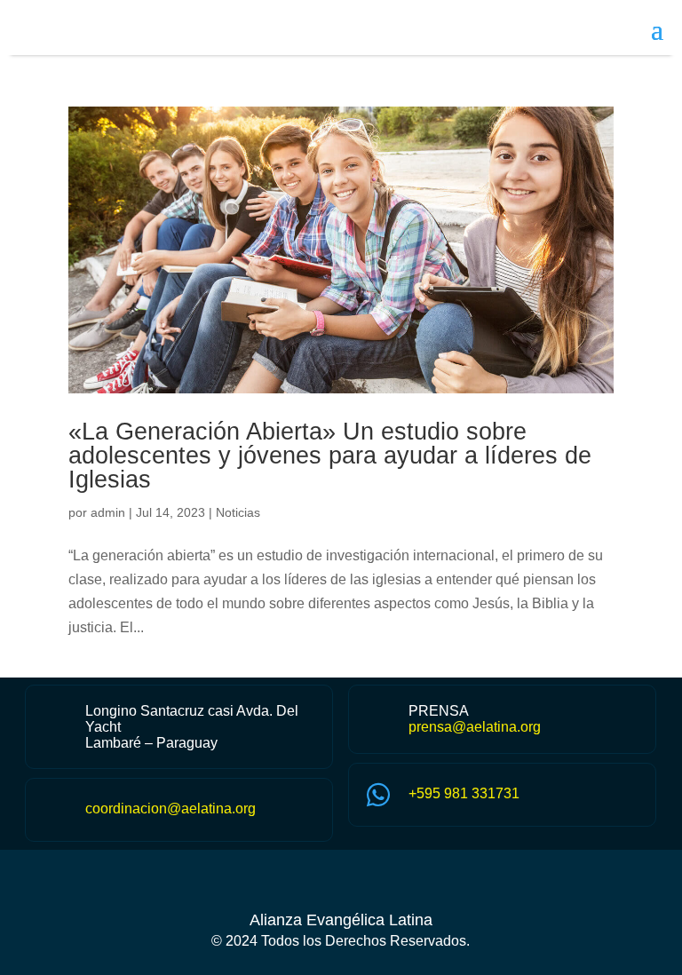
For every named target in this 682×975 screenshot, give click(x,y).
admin (108, 512)
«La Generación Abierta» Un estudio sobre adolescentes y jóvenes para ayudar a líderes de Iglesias (329, 455)
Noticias (238, 512)
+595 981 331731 (463, 793)
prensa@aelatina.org (474, 726)
